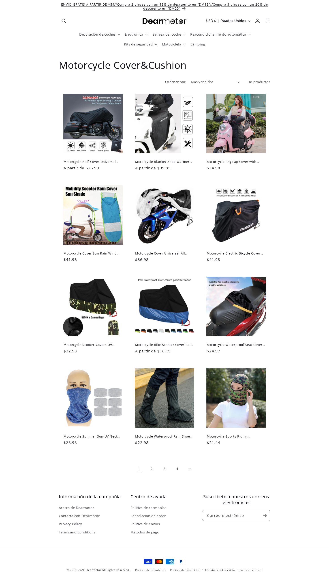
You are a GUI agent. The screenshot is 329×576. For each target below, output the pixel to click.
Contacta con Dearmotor (79, 515)
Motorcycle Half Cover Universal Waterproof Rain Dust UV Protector (92, 162)
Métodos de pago (144, 532)
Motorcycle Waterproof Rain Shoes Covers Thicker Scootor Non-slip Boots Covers (163, 436)
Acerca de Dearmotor (76, 507)
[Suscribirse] (265, 515)
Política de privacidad (185, 570)
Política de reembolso (150, 570)
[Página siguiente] (190, 469)
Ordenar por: (175, 82)
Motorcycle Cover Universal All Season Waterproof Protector (160, 253)
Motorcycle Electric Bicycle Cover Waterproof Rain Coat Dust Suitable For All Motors (236, 253)
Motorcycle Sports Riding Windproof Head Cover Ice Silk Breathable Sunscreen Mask (231, 436)
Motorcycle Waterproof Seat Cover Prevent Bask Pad (235, 345)
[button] (64, 21)
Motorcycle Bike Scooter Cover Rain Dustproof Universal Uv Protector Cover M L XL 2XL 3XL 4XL (164, 345)
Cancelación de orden (148, 515)
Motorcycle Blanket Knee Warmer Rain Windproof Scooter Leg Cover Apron (163, 162)
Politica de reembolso (148, 507)
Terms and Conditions (77, 532)
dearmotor (94, 570)
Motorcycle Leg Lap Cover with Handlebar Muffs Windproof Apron (235, 162)
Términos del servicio (220, 570)
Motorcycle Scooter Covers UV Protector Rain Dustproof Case (88, 345)
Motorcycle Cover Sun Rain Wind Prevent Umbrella (90, 253)
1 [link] (139, 468)
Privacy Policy (70, 524)
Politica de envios (145, 524)
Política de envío (251, 570)
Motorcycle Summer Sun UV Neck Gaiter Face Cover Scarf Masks (91, 436)
